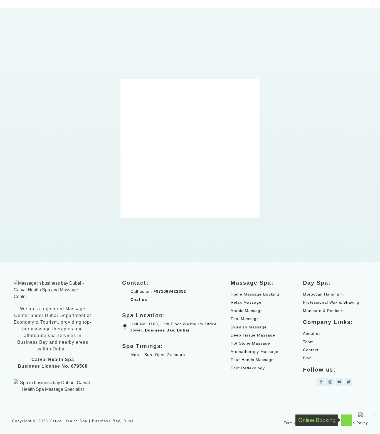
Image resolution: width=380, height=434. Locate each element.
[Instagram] (330, 382)
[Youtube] (339, 382)
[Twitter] (348, 382)
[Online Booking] (346, 420)
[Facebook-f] (321, 382)
